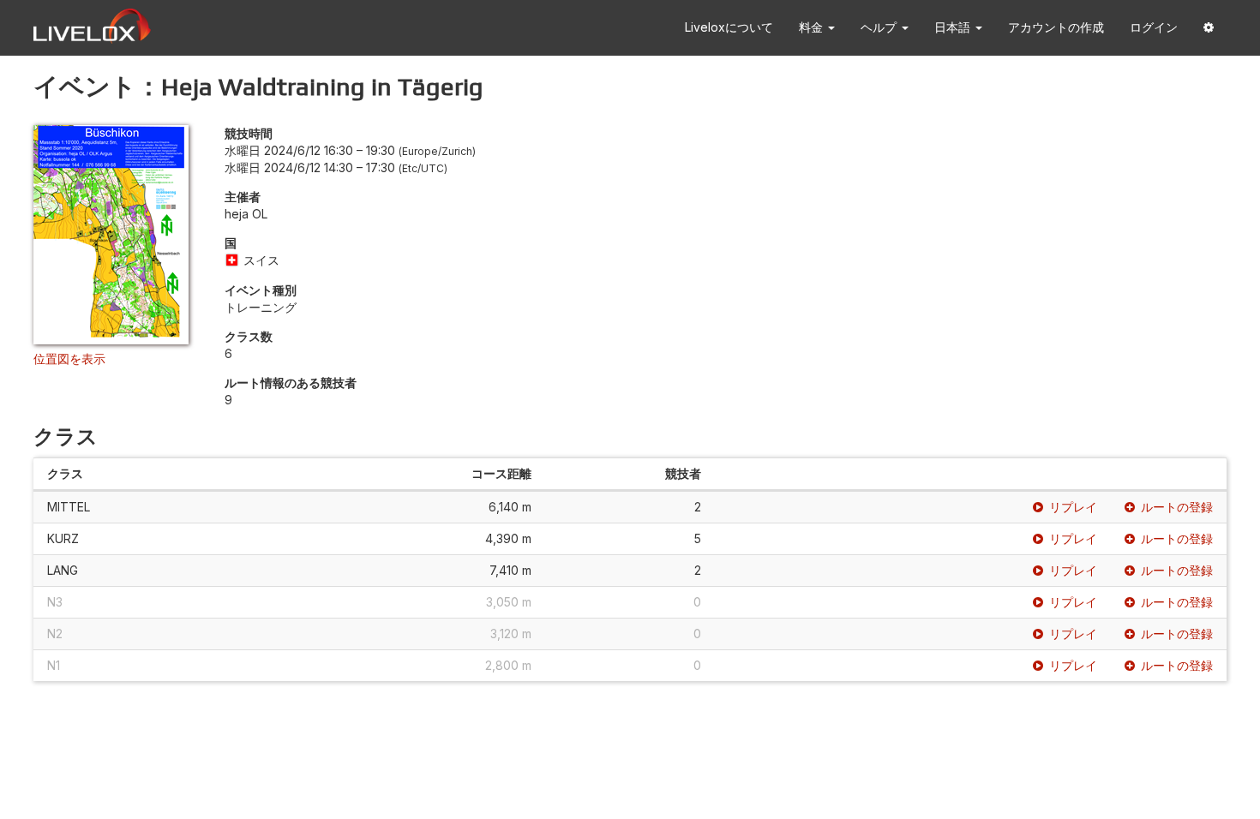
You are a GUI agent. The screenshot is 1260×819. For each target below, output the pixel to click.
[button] (1209, 28)
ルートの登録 (1177, 506)
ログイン (1154, 27)
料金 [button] (812, 27)
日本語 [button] (954, 27)
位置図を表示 (69, 358)
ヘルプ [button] (880, 27)
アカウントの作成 (1056, 27)
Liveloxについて (729, 27)
